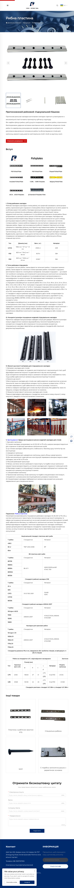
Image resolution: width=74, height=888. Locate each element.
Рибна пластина (37, 23)
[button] (8, 63)
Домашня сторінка (14, 23)
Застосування (12, 440)
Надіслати (37, 831)
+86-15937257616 (18, 861)
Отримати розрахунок (15, 141)
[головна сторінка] (32, 5)
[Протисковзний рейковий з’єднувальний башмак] (37, 63)
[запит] (71, 436)
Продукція (26, 23)
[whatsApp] (71, 441)
